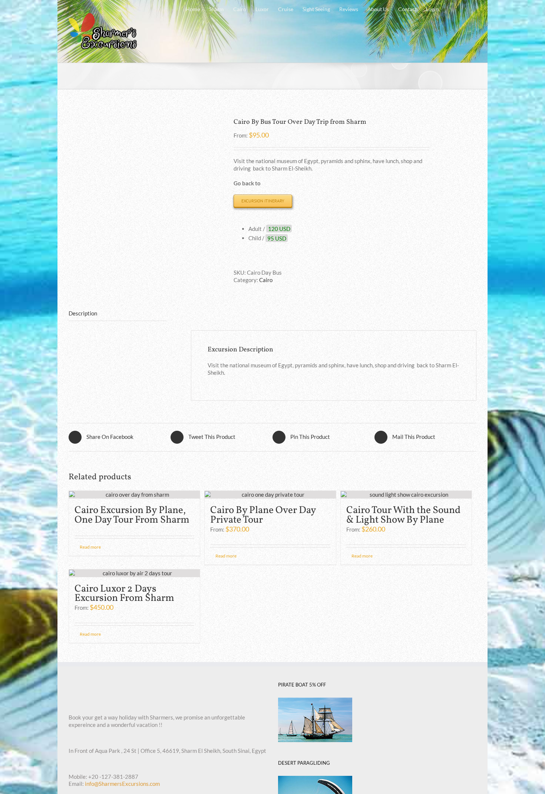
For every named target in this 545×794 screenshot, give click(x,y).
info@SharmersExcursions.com (122, 783)
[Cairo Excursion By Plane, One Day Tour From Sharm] (134, 495)
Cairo (265, 280)
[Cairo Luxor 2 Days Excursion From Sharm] (134, 573)
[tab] (117, 313)
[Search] (465, 8)
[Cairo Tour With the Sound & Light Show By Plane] (406, 495)
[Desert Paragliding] (315, 779)
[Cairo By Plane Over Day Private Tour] (270, 495)
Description (83, 313)
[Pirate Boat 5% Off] (315, 701)
